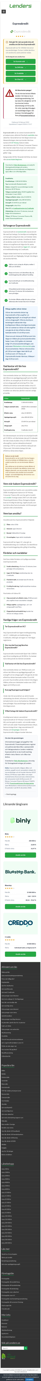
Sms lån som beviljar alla (9, 1002)
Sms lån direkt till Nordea (10, 1138)
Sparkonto (5, 1333)
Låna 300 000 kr (7, 1229)
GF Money (15, 143)
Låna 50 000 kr (6, 1213)
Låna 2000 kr (6, 1176)
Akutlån (4, 1104)
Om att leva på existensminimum (12, 1039)
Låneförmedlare (7, 1016)
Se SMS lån (20, 67)
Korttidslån (5, 1101)
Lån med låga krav (7, 1111)
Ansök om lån (20, 855)
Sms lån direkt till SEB (9, 1141)
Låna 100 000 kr (7, 1216)
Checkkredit (6, 1309)
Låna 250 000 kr (7, 1226)
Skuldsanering (6, 1033)
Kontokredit (6, 1087)
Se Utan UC (20, 79)
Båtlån (4, 1074)
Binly (7, 834)
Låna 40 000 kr (6, 1209)
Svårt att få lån (6, 1026)
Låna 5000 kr (6, 1186)
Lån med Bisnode (7, 989)
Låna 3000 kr (6, 1179)
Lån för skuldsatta (7, 985)
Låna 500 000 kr (7, 1239)
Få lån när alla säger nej (9, 1046)
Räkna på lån (6, 972)
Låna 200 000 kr (7, 1223)
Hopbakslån (5, 982)
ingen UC (26, 247)
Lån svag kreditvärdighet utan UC (13, 1043)
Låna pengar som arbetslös (10, 1029)
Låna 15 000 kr (6, 1196)
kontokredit (21, 232)
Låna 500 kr (5, 1169)
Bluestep (8, 885)
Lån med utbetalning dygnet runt (12, 1117)
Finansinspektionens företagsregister (22, 783)
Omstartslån (6, 1097)
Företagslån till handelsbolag (11, 1285)
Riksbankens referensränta (22, 346)
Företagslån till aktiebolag (10, 1289)
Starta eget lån (6, 1305)
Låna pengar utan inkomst (10, 996)
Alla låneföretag (7, 1330)
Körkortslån (5, 1077)
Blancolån (5, 1084)
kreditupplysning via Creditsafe (23, 208)
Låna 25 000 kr (6, 1202)
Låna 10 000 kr (6, 1192)
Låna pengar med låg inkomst (11, 1019)
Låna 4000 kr (6, 1182)
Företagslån (5, 1278)
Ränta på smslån (7, 1257)
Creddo (8, 937)
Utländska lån (6, 1056)
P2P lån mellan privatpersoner (11, 1091)
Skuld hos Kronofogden (9, 1254)
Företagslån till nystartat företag (12, 1302)
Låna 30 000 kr (6, 1206)
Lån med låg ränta (7, 1006)
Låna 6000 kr (6, 1189)
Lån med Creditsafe (8, 992)
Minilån (4, 1144)
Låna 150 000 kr (7, 1219)
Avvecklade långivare (8, 1337)
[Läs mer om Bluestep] (20, 872)
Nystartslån (5, 1094)
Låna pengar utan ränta (9, 1012)
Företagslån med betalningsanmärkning (14, 1299)
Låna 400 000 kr (7, 1236)
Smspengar (16, 730)
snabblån (31, 135)
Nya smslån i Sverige (8, 1124)
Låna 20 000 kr (6, 1199)
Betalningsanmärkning (9, 1261)
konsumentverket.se (28, 115)
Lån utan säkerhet (7, 1114)
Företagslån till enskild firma (11, 1282)
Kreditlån (5, 1036)
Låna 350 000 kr (7, 1233)
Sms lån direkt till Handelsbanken (12, 1134)
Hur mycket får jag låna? (9, 1049)
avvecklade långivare (14, 159)
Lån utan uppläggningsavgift (11, 1264)
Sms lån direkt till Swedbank (11, 1131)
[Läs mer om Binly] (20, 820)
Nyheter (4, 1327)
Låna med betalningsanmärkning (12, 975)
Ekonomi (4, 1323)
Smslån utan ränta (7, 1128)
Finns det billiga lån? (8, 979)
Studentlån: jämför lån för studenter (13, 1022)
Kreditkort (5, 1320)
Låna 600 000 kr (7, 1243)
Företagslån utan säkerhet (10, 1292)
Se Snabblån (21, 73)
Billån (3, 1070)
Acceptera (29, 1379)
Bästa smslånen (7, 1154)
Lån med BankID (7, 1107)
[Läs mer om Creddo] (20, 923)
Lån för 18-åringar (7, 1151)
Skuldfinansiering (7, 1053)
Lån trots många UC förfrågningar (13, 999)
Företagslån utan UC (8, 1295)
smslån (8, 497)
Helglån (4, 1148)
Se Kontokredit (20, 61)
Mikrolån (4, 1121)
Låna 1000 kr (6, 1172)
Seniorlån (5, 1081)
